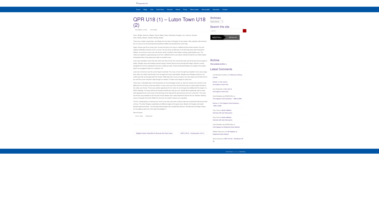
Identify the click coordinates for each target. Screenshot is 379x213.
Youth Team (160, 9)
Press (185, 9)
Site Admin (153, 30)
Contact (224, 9)
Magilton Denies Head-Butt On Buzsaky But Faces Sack (154, 133)
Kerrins (215, 82)
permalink (148, 116)
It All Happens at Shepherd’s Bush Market (226, 127)
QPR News (232, 37)
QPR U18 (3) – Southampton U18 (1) (193, 133)
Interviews (216, 9)
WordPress (242, 151)
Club (151, 9)
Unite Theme (229, 151)
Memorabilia (206, 9)
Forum (138, 9)
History (178, 9)
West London (194, 9)
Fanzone (170, 9)
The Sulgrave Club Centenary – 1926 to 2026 (227, 99)
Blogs (145, 9)
